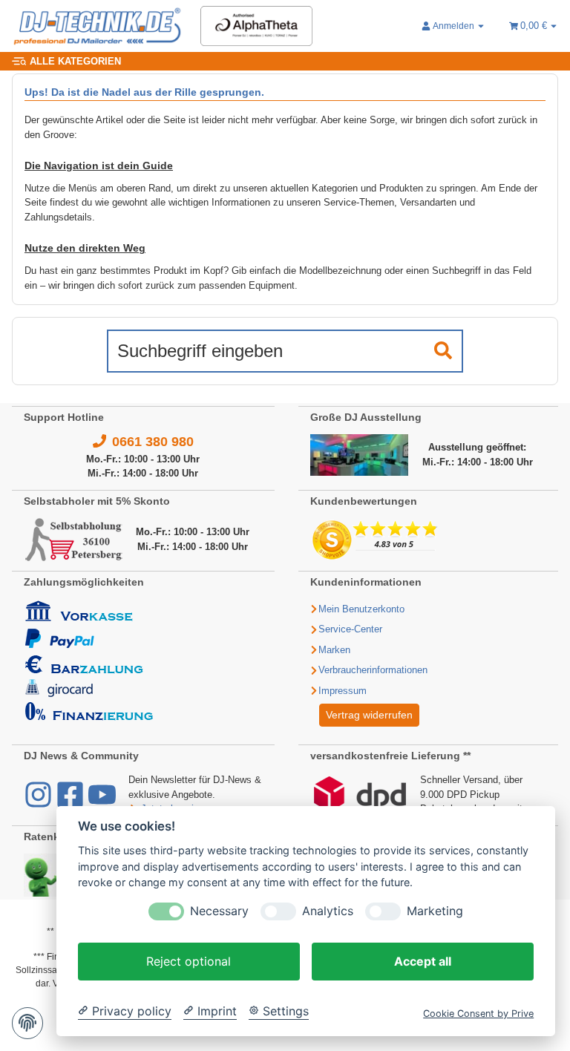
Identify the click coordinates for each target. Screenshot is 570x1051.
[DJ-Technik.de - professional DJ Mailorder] (97, 26)
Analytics (327, 911)
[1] (443, 351)
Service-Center (350, 629)
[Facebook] (72, 802)
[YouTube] (102, 802)
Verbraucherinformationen (373, 669)
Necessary (219, 911)
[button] (453, 26)
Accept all (422, 961)
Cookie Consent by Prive (478, 1013)
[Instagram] (40, 802)
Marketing (435, 911)
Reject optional (188, 961)
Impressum (342, 690)
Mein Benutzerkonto (361, 609)
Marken (334, 649)
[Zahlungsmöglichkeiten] (89, 659)
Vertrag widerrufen (369, 715)
